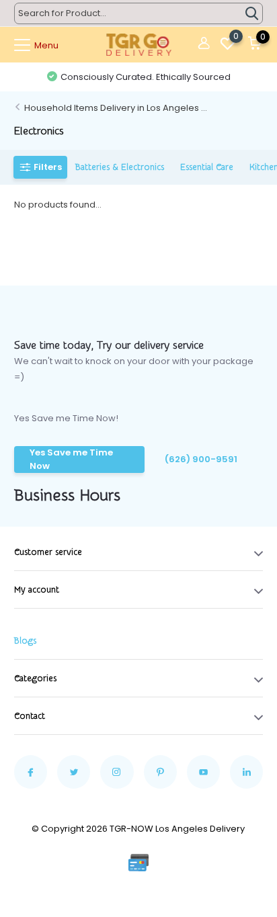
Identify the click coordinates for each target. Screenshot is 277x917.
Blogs (25, 641)
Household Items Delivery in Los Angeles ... (115, 107)
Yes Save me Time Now (71, 459)
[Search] (252, 13)
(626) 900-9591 (201, 459)
